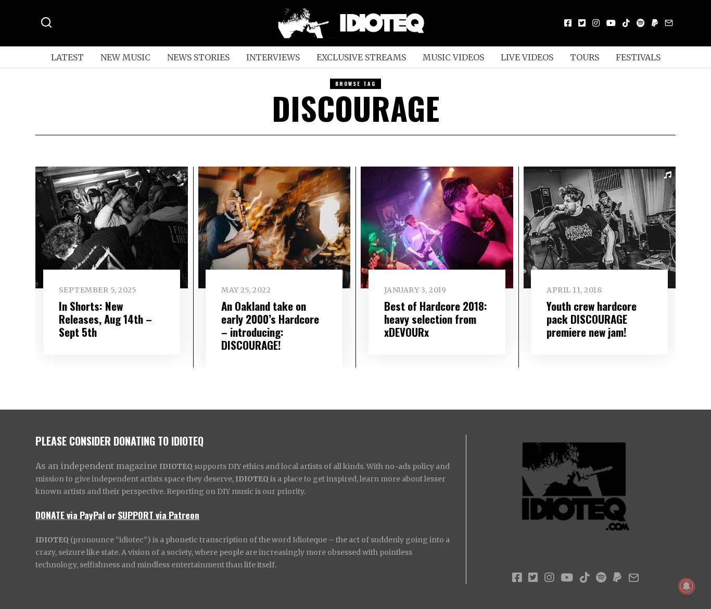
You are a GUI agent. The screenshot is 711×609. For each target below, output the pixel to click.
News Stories (198, 57)
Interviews (273, 57)
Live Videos (527, 57)
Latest (67, 57)
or (111, 515)
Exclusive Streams (361, 57)
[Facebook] (568, 23)
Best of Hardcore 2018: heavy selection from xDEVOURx (435, 319)
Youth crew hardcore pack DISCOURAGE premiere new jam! (592, 319)
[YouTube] (611, 23)
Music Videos (453, 57)
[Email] (669, 23)
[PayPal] (655, 23)
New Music (125, 57)
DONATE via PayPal (70, 515)
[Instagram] (596, 23)
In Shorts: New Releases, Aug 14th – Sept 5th (105, 319)
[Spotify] (640, 23)
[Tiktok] (626, 23)
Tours (584, 57)
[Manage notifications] (686, 586)
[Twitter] (582, 23)
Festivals (638, 57)
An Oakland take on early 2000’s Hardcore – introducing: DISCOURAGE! (270, 325)
